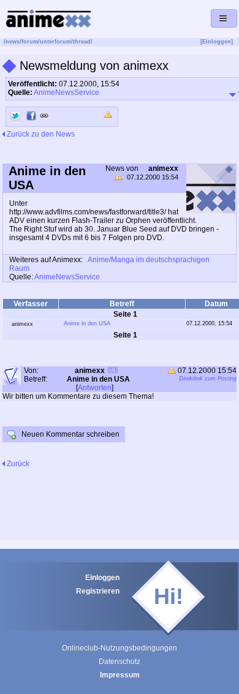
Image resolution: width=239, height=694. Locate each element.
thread (82, 42)
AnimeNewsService (66, 92)
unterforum (55, 42)
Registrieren (98, 591)
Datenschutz (119, 661)
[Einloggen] (216, 42)
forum (29, 42)
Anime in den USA (87, 323)
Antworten (95, 387)
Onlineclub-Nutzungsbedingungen (119, 648)
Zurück (17, 463)
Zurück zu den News (40, 134)
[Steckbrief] (113, 371)
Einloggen (102, 577)
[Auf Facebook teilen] (31, 116)
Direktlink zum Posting (208, 378)
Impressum (120, 675)
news (13, 42)
